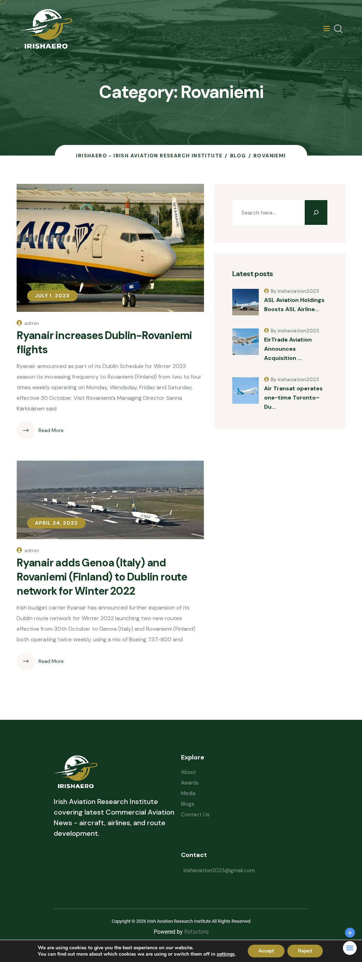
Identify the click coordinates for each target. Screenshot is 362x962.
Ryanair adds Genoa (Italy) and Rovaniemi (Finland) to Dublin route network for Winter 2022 (102, 577)
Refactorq (196, 931)
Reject (305, 951)
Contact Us (195, 814)
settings (226, 954)
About (188, 772)
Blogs (187, 804)
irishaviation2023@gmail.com (219, 870)
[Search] (316, 212)
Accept (266, 951)
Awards (190, 782)
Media (188, 793)
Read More (51, 430)
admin (31, 323)
